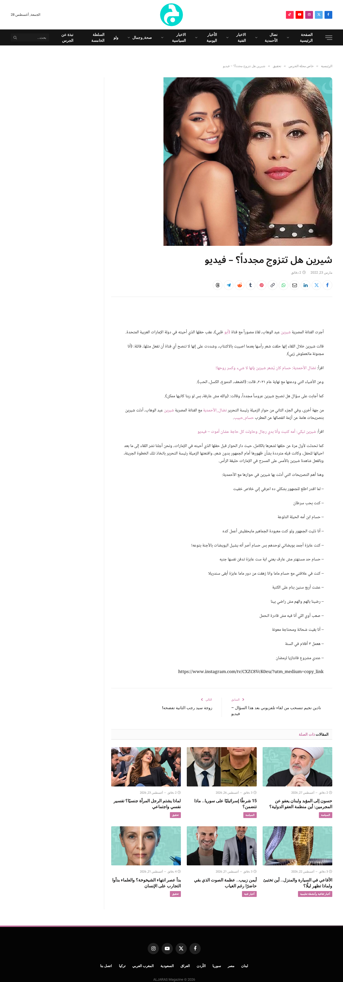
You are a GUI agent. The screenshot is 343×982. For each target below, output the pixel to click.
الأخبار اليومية (212, 37)
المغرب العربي (143, 966)
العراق (185, 966)
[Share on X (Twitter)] (316, 285)
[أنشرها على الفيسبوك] (327, 285)
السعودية (167, 966)
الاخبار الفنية (241, 37)
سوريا (216, 966)
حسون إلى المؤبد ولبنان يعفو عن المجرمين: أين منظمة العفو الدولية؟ (300, 803)
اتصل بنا (106, 966)
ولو (116, 37)
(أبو (227, 332)
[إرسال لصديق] (294, 285)
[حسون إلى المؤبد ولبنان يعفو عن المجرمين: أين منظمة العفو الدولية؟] (297, 766)
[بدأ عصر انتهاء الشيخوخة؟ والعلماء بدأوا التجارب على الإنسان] (146, 845)
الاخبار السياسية (179, 37)
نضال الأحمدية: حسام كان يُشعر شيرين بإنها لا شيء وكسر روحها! (266, 368)
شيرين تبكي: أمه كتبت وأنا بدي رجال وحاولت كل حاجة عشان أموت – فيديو (256, 431)
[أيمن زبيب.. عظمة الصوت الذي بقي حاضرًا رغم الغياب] (221, 845)
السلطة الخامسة (98, 37)
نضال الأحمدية (271, 37)
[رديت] (239, 285)
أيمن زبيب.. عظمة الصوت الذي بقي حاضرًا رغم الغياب (225, 882)
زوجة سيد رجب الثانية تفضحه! (187, 707)
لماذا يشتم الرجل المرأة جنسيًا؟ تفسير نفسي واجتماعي (147, 803)
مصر (231, 966)
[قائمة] (328, 38)
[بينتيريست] (261, 285)
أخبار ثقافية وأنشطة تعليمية (315, 893)
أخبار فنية (249, 893)
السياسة (325, 814)
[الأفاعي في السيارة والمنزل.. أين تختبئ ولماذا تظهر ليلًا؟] (297, 845)
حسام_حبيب (244, 418)
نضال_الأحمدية (215, 410)
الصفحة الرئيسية (306, 37)
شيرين (286, 332)
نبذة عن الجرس (67, 37)
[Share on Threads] (217, 285)
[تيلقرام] (228, 285)
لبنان (244, 966)
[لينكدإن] (305, 285)
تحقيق (175, 814)
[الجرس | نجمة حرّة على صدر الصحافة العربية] (171, 14)
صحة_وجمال (142, 37)
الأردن (201, 966)
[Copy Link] (272, 285)
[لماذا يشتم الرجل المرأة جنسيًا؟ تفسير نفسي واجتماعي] (146, 766)
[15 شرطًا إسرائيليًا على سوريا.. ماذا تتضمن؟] (221, 766)
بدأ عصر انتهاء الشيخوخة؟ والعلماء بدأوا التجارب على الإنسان (146, 882)
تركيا (122, 966)
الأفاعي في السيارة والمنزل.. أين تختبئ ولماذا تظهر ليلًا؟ (297, 882)
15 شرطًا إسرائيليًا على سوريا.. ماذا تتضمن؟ (225, 803)
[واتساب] (283, 285)
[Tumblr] (250, 285)
